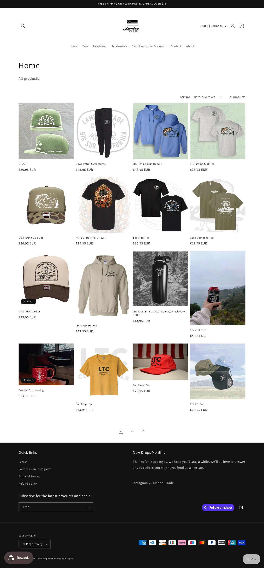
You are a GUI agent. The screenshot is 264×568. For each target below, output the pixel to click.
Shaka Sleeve (198, 330)
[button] (23, 25)
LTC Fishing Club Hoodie (147, 164)
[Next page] (143, 430)
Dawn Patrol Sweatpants (90, 164)
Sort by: (185, 97)
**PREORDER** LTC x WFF (91, 238)
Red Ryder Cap (141, 385)
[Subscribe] (88, 507)
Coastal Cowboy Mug (31, 390)
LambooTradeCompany (39, 558)
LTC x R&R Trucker (29, 311)
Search (23, 462)
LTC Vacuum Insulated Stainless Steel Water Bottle (159, 313)
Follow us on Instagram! (35, 469)
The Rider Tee (141, 238)
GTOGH (23, 164)
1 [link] (121, 430)
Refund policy (28, 483)
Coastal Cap (197, 404)
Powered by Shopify (62, 558)
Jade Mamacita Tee (201, 238)
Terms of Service (29, 476)
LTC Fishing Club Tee (202, 164)
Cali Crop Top (84, 404)
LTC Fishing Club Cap (31, 238)
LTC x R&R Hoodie (86, 325)
